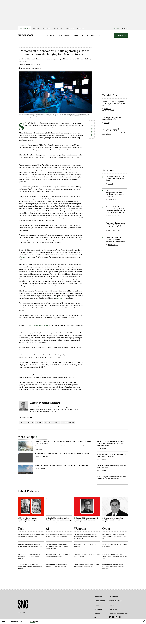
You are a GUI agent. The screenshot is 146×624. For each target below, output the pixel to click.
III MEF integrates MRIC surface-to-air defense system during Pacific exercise (62, 453)
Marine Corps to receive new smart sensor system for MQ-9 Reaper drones (111, 478)
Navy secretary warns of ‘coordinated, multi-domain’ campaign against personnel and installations (113, 132)
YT (119, 617)
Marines (39, 423)
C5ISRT (57, 423)
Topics (49, 35)
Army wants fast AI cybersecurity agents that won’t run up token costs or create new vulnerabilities (115, 210)
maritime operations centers (38, 325)
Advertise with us (115, 601)
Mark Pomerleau (25, 64)
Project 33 (23, 257)
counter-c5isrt (68, 423)
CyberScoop (57, 28)
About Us (21, 612)
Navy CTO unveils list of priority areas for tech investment (111, 467)
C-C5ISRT (48, 423)
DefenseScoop (24, 28)
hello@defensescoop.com (118, 613)
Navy (21, 423)
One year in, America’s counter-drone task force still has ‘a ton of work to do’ (113, 103)
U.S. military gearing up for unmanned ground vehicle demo (115, 178)
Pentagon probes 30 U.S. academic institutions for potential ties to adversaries (115, 239)
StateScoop (69, 28)
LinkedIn (116, 617)
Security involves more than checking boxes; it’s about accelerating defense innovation (113, 520)
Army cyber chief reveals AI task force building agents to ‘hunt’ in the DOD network (116, 225)
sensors (30, 423)
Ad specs (112, 605)
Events (59, 35)
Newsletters (113, 597)
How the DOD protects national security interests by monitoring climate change (86, 520)
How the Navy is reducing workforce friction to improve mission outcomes (28, 520)
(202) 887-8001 (113, 609)
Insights (85, 35)
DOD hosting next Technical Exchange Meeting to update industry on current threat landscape (110, 443)
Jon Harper (107, 122)
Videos (76, 35)
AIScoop (36, 28)
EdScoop (80, 28)
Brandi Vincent (109, 108)
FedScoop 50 (95, 35)
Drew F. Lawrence (114, 216)
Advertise (116, 28)
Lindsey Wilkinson (108, 110)
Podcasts (67, 35)
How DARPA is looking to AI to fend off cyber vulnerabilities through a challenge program (59, 520)
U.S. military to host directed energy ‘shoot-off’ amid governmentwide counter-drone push (116, 193)
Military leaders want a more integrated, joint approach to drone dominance (61, 465)
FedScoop (46, 28)
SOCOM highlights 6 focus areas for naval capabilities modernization (111, 455)
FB (110, 617)
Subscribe (122, 35)
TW (113, 617)
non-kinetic (60, 298)
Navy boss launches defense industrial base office (111, 118)
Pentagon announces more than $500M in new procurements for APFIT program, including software (63, 442)
